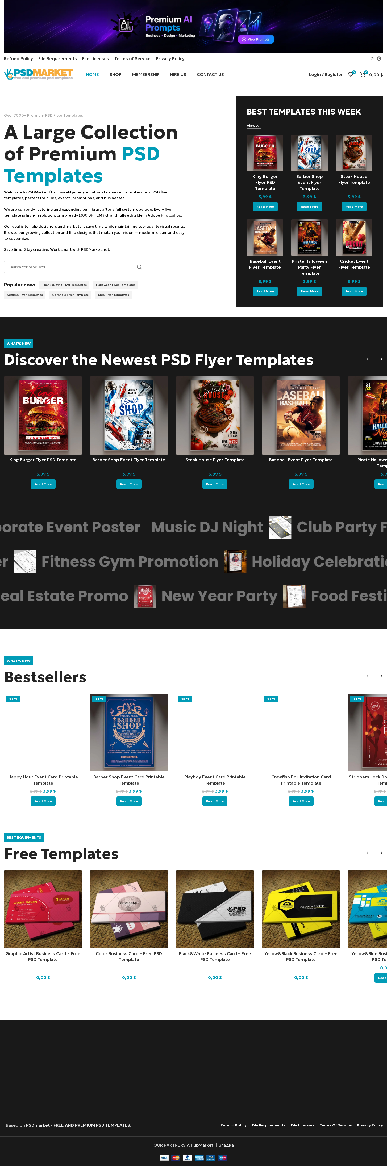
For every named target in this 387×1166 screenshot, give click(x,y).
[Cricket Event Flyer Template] (354, 237)
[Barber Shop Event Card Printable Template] (129, 732)
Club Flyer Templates (113, 295)
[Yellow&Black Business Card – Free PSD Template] (301, 909)
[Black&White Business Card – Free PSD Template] (215, 909)
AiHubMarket (200, 1145)
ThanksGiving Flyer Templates (64, 285)
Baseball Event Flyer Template (301, 459)
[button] (368, 358)
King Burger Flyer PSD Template (265, 182)
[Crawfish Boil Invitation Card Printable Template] (301, 732)
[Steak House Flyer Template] (354, 153)
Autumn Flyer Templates (25, 295)
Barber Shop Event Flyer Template (309, 182)
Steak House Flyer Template (215, 459)
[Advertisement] (194, 1068)
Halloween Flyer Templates (115, 285)
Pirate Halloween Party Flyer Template (309, 267)
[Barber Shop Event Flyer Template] (309, 153)
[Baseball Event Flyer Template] (265, 237)
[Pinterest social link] (379, 58)
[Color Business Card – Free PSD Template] (129, 909)
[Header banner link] (193, 26)
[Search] (139, 267)
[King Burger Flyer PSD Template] (265, 153)
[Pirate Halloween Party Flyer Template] (309, 237)
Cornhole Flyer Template (70, 295)
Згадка (226, 1145)
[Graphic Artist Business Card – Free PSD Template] (43, 909)
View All (254, 126)
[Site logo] (38, 74)
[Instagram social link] (371, 58)
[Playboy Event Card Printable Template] (215, 732)
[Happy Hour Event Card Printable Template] (43, 732)
